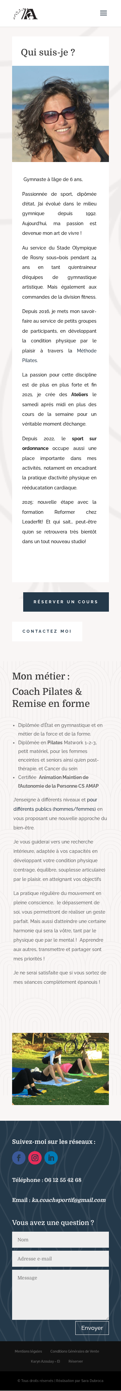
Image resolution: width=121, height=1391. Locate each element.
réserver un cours (66, 602)
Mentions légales (28, 1351)
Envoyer (92, 1328)
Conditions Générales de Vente (74, 1351)
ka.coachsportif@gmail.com (69, 1200)
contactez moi (47, 631)
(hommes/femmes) (73, 809)
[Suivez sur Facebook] (19, 1158)
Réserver (76, 1361)
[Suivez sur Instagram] (35, 1158)
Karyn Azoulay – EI (45, 1361)
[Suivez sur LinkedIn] (51, 1158)
